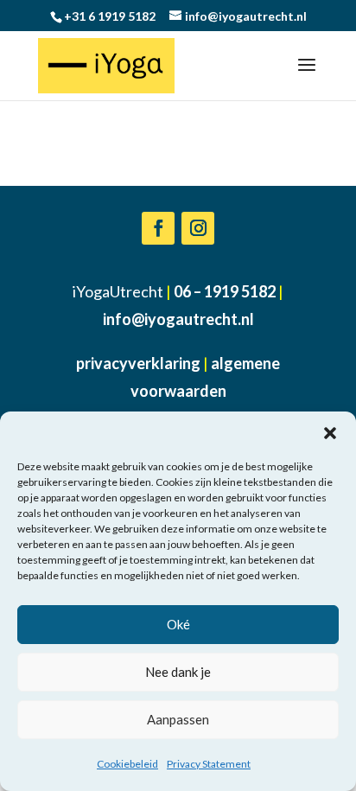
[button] (330, 433)
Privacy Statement (209, 763)
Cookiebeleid (127, 763)
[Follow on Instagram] (197, 228)
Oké (178, 624)
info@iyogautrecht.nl (178, 319)
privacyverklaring (138, 363)
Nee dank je (178, 671)
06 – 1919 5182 (225, 291)
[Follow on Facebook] (158, 228)
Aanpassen (178, 719)
